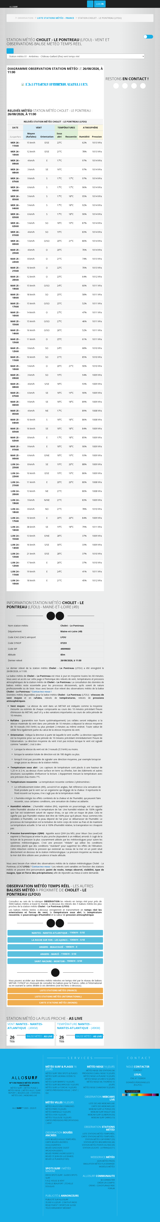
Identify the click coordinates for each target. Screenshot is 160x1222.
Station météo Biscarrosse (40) (99, 1142)
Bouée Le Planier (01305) (57, 1159)
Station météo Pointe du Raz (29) (98, 1145)
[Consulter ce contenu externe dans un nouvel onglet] (14, 1102)
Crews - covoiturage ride (102, 1185)
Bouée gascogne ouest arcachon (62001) (57, 1149)
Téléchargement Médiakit (58, 1208)
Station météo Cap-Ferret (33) (100, 1139)
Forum (111, 1188)
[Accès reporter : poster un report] (90, 3)
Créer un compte (106, 1182)
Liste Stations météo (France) (58, 990)
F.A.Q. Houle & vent (54, 1180)
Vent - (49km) (25, 1026)
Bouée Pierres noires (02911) (59, 1153)
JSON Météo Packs (106, 1161)
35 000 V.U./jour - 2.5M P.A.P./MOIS (61, 1202)
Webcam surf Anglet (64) (103, 1112)
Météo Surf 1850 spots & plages (61, 1073)
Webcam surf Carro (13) (103, 1117)
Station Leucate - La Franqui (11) (99, 1147)
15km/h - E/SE (58, 961)
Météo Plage (30, 1088)
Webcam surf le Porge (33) (102, 1109)
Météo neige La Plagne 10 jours (99, 1076)
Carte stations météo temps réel (98, 1136)
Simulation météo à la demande (99, 1163)
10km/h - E (58, 946)
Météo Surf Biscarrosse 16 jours (62, 1084)
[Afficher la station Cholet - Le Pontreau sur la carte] (10, 51)
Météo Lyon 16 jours (55, 1114)
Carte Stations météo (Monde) (58, 1002)
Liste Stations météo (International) (58, 996)
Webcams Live (30, 1095)
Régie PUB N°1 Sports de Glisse (60, 1205)
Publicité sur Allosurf (56, 1199)
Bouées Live (23, 1093)
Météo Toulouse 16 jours (58, 1117)
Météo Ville (28, 1090)
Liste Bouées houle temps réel (60, 1139)
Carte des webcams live (103, 1106)
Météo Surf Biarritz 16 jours (59, 1081)
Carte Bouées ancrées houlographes (56, 1143)
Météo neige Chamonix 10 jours (99, 1087)
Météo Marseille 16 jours (58, 1112)
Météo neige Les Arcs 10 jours (100, 1079)
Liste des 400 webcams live (102, 1103)
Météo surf (16, 1088)
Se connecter (108, 1180)
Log (100, 3)
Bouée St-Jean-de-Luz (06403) (59, 1156)
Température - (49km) (78, 1026)
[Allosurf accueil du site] (12, 17)
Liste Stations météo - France (55, 17)
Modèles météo (107, 1166)
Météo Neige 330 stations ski (100, 1070)
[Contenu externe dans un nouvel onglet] (116, 86)
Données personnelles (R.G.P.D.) (138, 1083)
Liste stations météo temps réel (98, 1133)
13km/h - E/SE (58, 939)
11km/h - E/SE (58, 932)
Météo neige (14, 1090)
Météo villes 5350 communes (59, 1106)
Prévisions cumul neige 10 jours (98, 1073)
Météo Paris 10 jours (55, 1109)
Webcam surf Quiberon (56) (101, 1114)
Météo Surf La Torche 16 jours (61, 1087)
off (150, 37)
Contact (137, 1070)
